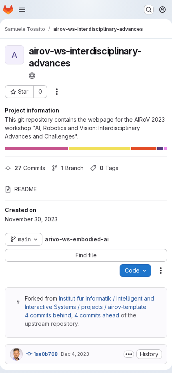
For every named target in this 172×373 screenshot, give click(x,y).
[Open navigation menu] (22, 9)
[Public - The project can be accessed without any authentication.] (32, 75)
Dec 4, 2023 (75, 354)
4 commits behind (48, 315)
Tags (109, 167)
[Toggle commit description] (129, 354)
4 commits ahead (96, 315)
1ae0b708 (45, 354)
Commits (29, 167)
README (25, 189)
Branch (72, 167)
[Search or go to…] (149, 9)
